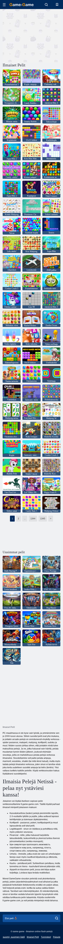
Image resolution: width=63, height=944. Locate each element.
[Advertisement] (47, 35)
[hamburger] (4, 4)
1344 (32, 518)
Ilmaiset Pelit (33, 937)
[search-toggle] (46, 4)
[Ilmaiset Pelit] (21, 4)
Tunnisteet (46, 937)
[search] (56, 918)
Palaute (56, 937)
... (25, 518)
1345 (42, 518)
